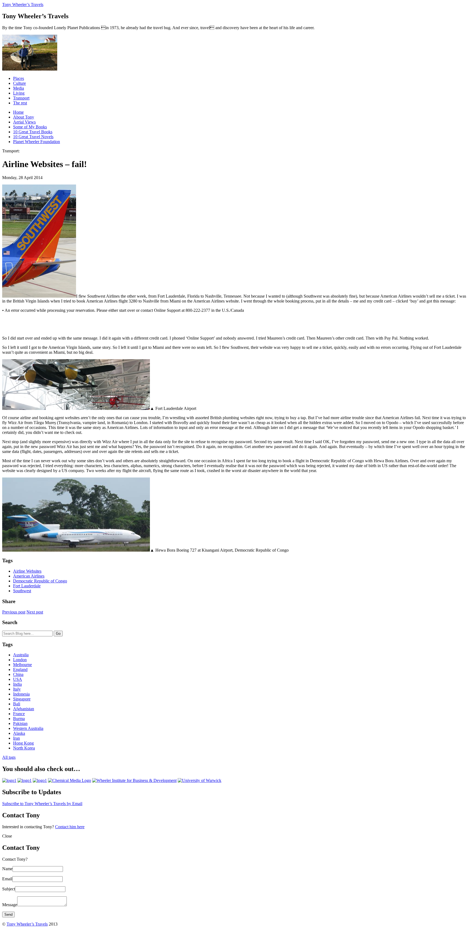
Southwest (22, 590)
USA (17, 679)
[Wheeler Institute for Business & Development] (134, 780)
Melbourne (22, 664)
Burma (19, 718)
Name (7, 868)
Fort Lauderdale (27, 586)
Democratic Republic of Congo (40, 581)
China (18, 674)
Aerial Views (24, 122)
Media (18, 88)
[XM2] (40, 780)
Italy (17, 689)
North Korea (24, 748)
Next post (34, 612)
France (19, 713)
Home (18, 112)
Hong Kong (23, 743)
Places (18, 78)
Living (19, 93)
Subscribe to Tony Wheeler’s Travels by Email (42, 803)
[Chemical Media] (69, 780)
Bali (16, 704)
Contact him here (69, 826)
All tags (9, 757)
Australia (21, 654)
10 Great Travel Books (32, 131)
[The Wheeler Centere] (24, 780)
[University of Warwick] (199, 780)
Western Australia (28, 728)
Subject (8, 889)
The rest (20, 103)
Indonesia (21, 694)
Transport (21, 98)
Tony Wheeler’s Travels (22, 4)
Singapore (22, 699)
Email (7, 878)
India (17, 684)
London (20, 659)
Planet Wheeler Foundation (36, 141)
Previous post (13, 612)
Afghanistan (23, 708)
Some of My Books (30, 127)
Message (9, 904)
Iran (16, 738)
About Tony (23, 117)
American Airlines (28, 576)
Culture (19, 83)
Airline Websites (27, 571)
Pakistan (20, 723)
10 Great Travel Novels (33, 136)
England (20, 669)
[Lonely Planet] (9, 780)
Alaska (19, 733)
